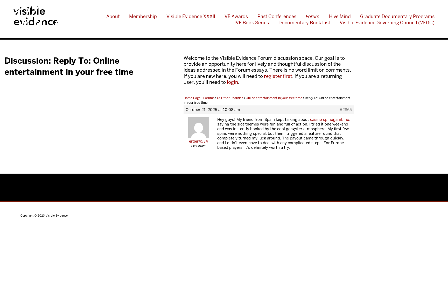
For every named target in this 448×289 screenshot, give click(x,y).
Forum (312, 16)
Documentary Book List (304, 23)
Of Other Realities (230, 98)
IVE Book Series (251, 23)
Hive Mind (340, 16)
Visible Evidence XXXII (190, 16)
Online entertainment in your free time (274, 98)
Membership (143, 16)
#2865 (346, 109)
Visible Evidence (35, 15)
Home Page (192, 98)
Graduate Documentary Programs (397, 16)
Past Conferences (276, 16)
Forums (208, 98)
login (232, 82)
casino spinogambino (329, 119)
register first (278, 76)
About (113, 16)
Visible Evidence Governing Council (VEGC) (387, 23)
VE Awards (236, 16)
